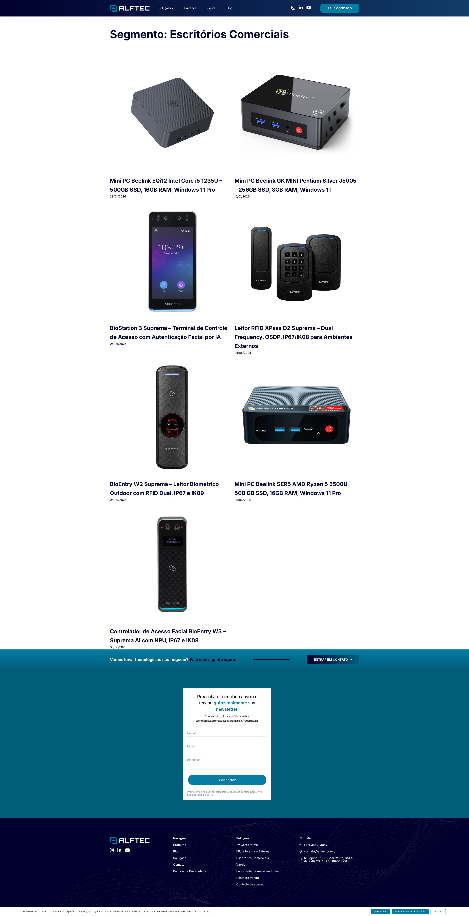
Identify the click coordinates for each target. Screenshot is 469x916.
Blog (229, 8)
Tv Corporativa (247, 844)
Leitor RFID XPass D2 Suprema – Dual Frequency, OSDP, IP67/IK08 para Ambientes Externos (293, 337)
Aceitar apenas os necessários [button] (410, 911)
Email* (191, 746)
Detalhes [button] (438, 911)
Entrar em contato (331, 659)
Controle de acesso (250, 884)
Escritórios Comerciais (252, 857)
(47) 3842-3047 (316, 844)
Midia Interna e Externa (253, 851)
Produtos (190, 8)
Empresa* (193, 759)
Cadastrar (227, 780)
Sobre (211, 8)
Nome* (191, 733)
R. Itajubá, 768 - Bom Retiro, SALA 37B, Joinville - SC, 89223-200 (328, 859)
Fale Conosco (340, 8)
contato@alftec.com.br (320, 851)
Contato (178, 864)
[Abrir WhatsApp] (9, 906)
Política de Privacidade (189, 871)
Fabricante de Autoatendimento (259, 871)
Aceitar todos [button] (380, 911)
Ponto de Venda (247, 877)
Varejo (240, 864)
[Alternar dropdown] (172, 8)
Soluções (179, 857)
